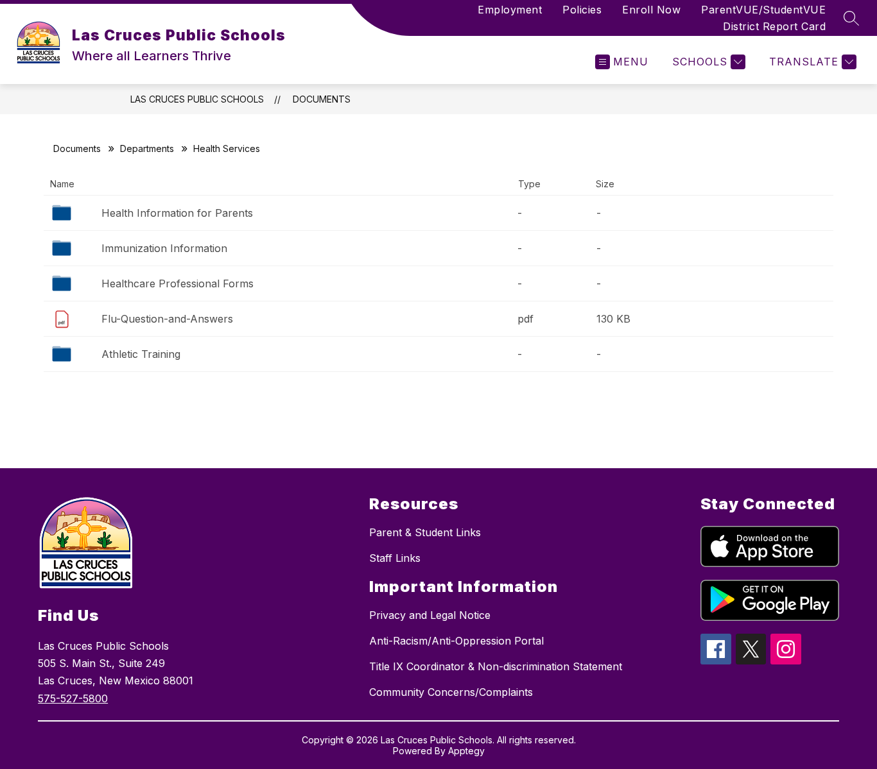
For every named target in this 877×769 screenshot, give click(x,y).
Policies (582, 9)
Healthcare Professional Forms (177, 283)
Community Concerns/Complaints (451, 692)
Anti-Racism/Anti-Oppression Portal (456, 640)
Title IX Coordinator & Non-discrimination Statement (495, 666)
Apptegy (466, 750)
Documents (322, 99)
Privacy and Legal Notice (430, 615)
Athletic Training (140, 354)
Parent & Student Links (425, 532)
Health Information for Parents (177, 213)
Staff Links (395, 558)
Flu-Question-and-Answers (167, 318)
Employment (510, 9)
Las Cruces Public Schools (197, 99)
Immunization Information (164, 248)
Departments (147, 148)
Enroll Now (651, 9)
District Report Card (774, 26)
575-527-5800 (73, 698)
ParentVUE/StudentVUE (763, 9)
